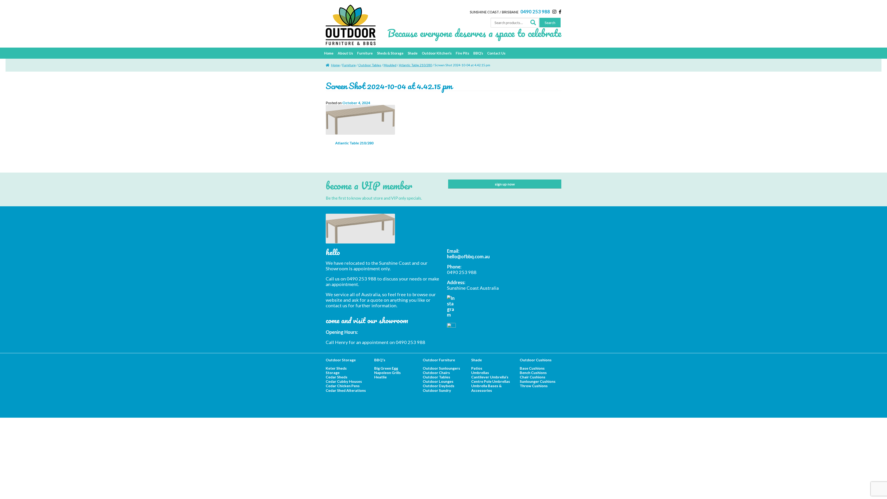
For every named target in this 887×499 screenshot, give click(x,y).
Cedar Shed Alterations (346, 390)
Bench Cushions (533, 372)
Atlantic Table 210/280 (415, 65)
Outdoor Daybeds (438, 385)
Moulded (390, 65)
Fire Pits (462, 53)
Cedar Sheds (336, 377)
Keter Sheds (336, 368)
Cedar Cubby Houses (344, 381)
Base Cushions (532, 368)
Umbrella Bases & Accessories (486, 387)
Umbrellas (480, 372)
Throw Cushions (534, 385)
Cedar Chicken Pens (343, 385)
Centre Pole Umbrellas (490, 381)
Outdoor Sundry (437, 390)
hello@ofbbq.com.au (468, 256)
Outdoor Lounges (438, 381)
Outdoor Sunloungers (441, 368)
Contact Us (496, 53)
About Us (345, 53)
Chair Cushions (532, 377)
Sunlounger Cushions (538, 381)
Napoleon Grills (387, 372)
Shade (413, 53)
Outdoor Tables (369, 65)
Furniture (365, 53)
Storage (333, 372)
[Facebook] (560, 11)
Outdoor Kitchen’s (437, 53)
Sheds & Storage (390, 53)
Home (329, 53)
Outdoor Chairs (436, 372)
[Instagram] (554, 11)
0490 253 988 (535, 11)
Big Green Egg (386, 368)
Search (550, 22)
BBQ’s (478, 53)
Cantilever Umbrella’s (489, 377)
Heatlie (380, 377)
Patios (476, 368)
